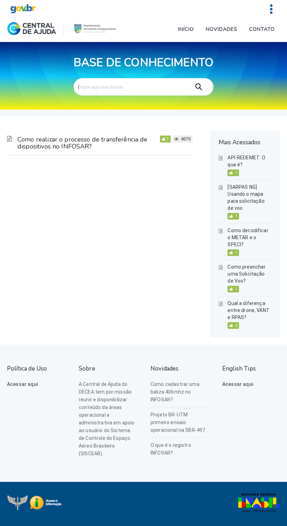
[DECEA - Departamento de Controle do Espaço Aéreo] (95, 29)
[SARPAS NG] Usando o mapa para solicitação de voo (245, 197)
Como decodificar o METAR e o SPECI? (247, 237)
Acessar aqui (22, 384)
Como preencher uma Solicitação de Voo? (246, 274)
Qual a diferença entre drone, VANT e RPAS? (248, 310)
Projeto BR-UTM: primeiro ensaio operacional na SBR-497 (177, 422)
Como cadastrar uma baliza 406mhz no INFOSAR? (175, 391)
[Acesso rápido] (271, 9)
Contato (262, 29)
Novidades (221, 29)
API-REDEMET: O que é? (246, 161)
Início (186, 29)
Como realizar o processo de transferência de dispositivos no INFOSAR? (83, 143)
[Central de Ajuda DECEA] (31, 29)
